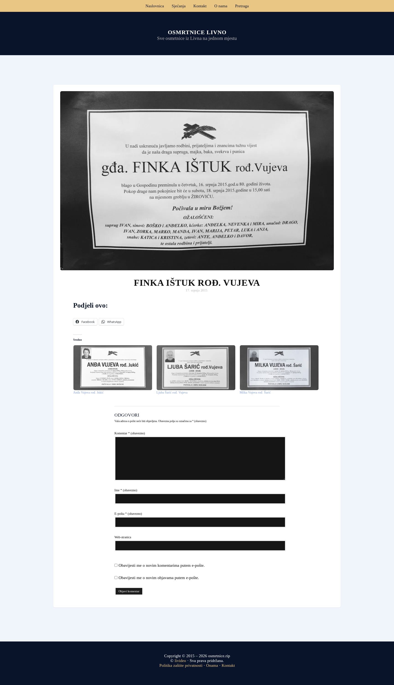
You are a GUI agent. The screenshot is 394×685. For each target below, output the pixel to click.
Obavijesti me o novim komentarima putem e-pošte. (162, 565)
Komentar (129, 433)
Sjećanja (179, 6)
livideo (181, 660)
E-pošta (128, 513)
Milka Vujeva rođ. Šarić (255, 392)
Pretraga (242, 6)
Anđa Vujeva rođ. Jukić (88, 392)
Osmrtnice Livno (197, 32)
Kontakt (200, 6)
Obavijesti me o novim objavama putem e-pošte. (159, 577)
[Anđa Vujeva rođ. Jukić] (112, 367)
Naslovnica (154, 6)
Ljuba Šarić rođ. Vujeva (171, 392)
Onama (212, 665)
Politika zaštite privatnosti (180, 665)
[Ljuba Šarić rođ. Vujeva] (195, 367)
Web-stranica (122, 537)
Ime (125, 490)
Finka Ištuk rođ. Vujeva (197, 283)
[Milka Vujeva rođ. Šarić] (279, 367)
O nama (220, 6)
